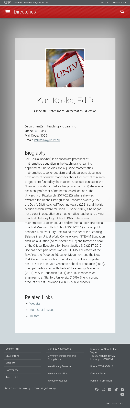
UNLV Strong (12, 355)
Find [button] (122, 12)
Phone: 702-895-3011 (101, 366)
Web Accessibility (57, 373)
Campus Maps (98, 373)
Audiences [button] (118, 3)
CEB (37, 131)
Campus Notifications (59, 348)
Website (34, 303)
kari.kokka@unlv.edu (47, 140)
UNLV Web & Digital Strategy (43, 388)
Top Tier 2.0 (12, 377)
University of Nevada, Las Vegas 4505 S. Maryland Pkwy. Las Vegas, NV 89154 (103, 354)
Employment (12, 348)
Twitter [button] (34, 316)
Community (12, 370)
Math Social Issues (41, 309)
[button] (8, 12)
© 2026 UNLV (11, 388)
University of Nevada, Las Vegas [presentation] (31, 3)
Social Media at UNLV (115, 403)
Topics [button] (102, 3)
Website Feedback (57, 380)
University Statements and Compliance (62, 357)
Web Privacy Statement (60, 366)
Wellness (10, 363)
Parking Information (101, 380)
